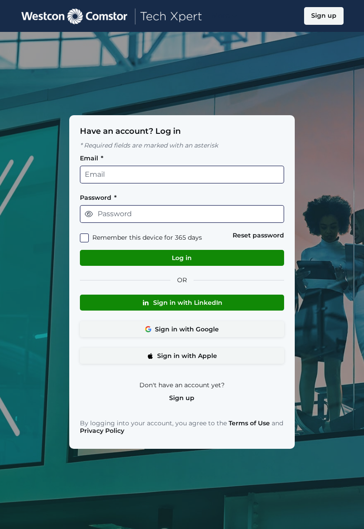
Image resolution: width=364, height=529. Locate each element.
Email (91, 158)
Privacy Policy (102, 431)
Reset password (258, 235)
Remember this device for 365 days (147, 237)
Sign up (181, 398)
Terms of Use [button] (249, 423)
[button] (88, 214)
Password (98, 198)
